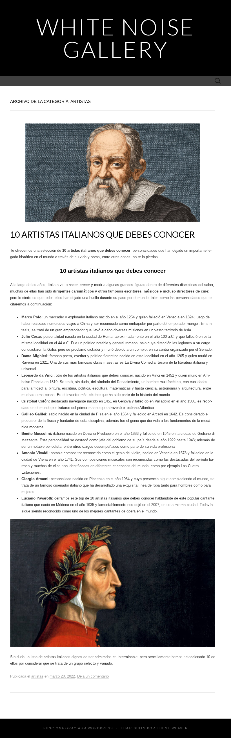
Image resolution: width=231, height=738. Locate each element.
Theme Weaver (172, 728)
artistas (37, 676)
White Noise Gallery (115, 38)
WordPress (100, 728)
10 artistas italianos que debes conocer (102, 234)
